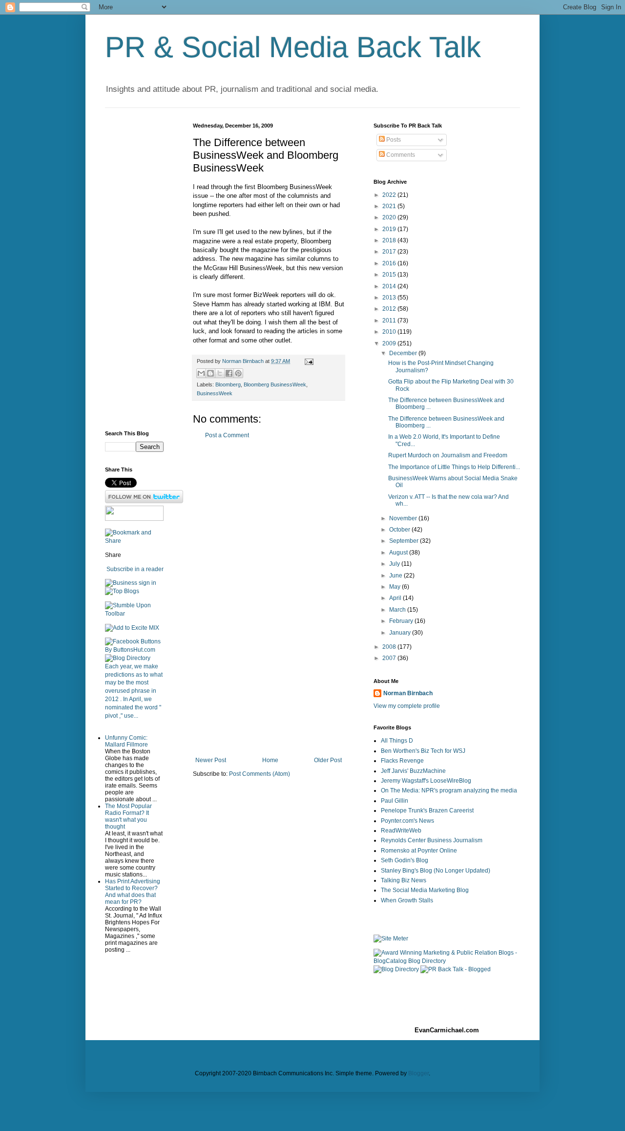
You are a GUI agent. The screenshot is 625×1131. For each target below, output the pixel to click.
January (400, 632)
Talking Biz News (403, 880)
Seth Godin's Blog (404, 860)
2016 (389, 263)
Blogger (418, 1073)
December (403, 353)
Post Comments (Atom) (259, 773)
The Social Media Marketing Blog (425, 890)
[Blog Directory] (127, 658)
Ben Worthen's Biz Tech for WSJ (423, 750)
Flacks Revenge (402, 760)
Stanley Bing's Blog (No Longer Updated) (435, 870)
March (398, 609)
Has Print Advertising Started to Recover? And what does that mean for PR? (132, 891)
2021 (389, 206)
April (396, 598)
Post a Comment (227, 435)
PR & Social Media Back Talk (293, 47)
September (404, 540)
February (402, 621)
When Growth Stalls (407, 900)
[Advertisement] (268, 598)
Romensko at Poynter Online (419, 850)
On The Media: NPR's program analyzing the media (449, 790)
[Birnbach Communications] (134, 518)
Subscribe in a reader (135, 569)
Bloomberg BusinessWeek (275, 384)
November (403, 518)
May (395, 586)
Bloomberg (228, 384)
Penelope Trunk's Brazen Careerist (427, 810)
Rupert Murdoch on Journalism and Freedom (447, 455)
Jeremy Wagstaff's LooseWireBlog (426, 780)
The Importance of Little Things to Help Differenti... (454, 467)
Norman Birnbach (408, 693)
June (396, 575)
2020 (389, 217)
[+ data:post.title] (134, 613)
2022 (389, 195)
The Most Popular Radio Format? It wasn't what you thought (128, 816)
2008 (389, 646)
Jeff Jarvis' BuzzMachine (413, 771)
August (399, 552)
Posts (393, 139)
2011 (389, 320)
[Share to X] (220, 373)
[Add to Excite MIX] (132, 627)
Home (270, 760)
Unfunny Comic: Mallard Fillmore (126, 741)
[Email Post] (307, 361)
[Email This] (201, 373)
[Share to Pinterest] (238, 373)
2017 (389, 251)
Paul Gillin (394, 800)
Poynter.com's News (407, 820)
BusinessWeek (214, 393)
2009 (389, 343)
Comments (400, 154)
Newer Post (210, 760)
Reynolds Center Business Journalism (431, 840)
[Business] (121, 582)
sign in (147, 582)
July (395, 563)
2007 (389, 658)
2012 (389, 308)
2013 (389, 297)
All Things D (397, 740)
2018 (389, 240)
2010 (389, 331)
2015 (389, 274)
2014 (389, 286)
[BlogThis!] (210, 373)
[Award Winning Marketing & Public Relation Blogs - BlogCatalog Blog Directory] (447, 961)
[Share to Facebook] (229, 373)
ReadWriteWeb (401, 830)
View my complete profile (407, 706)
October (400, 529)
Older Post (328, 760)
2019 (389, 229)
